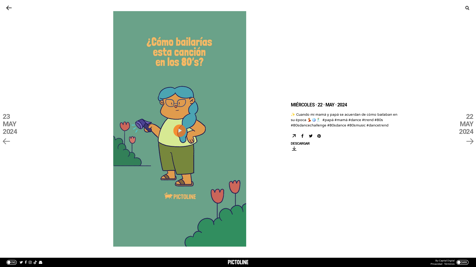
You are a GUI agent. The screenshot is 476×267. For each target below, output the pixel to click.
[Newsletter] (40, 262)
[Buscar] (467, 8)
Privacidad (436, 264)
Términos (449, 264)
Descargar (300, 144)
